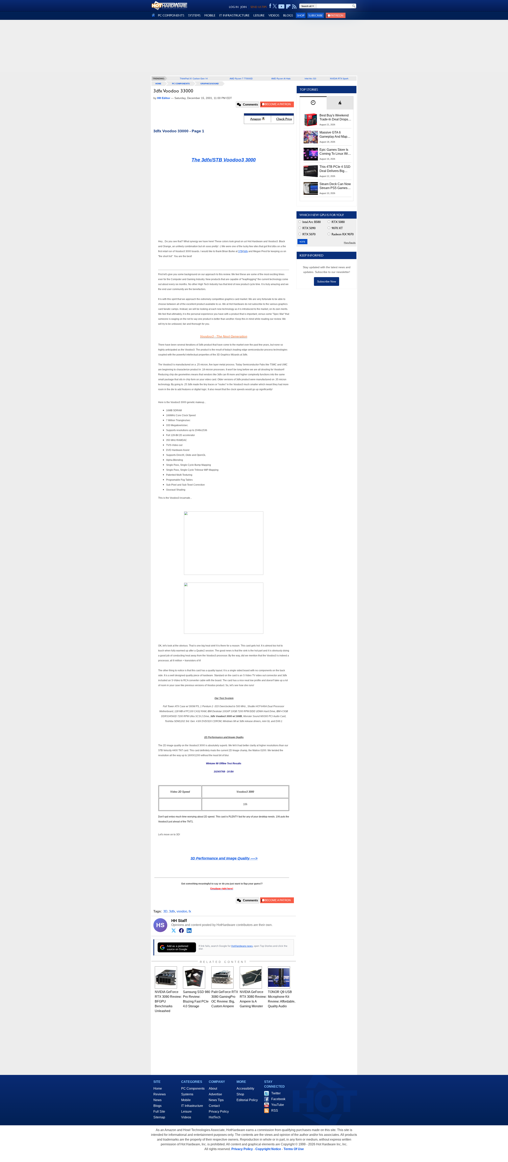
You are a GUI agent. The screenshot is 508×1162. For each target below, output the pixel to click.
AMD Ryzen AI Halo (281, 78)
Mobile (186, 1100)
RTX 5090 (309, 228)
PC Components (181, 84)
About (213, 1088)
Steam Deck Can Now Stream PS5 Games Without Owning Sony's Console (335, 186)
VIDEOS (273, 15)
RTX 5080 (338, 222)
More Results (350, 242)
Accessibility (245, 1088)
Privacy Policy (219, 1111)
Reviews (159, 1094)
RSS (274, 1110)
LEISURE (259, 15)
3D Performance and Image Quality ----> (224, 858)
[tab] (313, 102)
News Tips (216, 1100)
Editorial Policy (247, 1100)
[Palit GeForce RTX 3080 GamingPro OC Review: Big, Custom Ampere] (222, 977)
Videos (186, 1117)
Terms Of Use (294, 1149)
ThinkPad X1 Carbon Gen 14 (194, 78)
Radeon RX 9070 (342, 234)
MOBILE (209, 15)
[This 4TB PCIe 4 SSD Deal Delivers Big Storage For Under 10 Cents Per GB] (311, 171)
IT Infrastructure (192, 1105)
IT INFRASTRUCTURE (234, 15)
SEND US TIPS (258, 7)
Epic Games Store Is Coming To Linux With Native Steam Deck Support (334, 152)
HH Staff (179, 920)
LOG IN (234, 7)
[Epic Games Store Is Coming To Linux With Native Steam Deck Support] (311, 154)
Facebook (278, 1099)
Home (157, 1088)
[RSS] (294, 7)
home (158, 84)
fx (190, 911)
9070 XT (337, 228)
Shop (300, 15)
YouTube (277, 1104)
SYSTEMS (194, 15)
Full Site (159, 1111)
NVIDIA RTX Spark (339, 78)
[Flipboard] (288, 7)
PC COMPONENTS (171, 15)
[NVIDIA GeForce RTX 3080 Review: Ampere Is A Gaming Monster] (251, 977)
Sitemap (159, 1117)
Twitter (276, 1093)
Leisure (186, 1111)
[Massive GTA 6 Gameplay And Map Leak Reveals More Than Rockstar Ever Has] (311, 137)
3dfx (172, 911)
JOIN (244, 7)
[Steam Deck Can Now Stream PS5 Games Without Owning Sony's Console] (311, 188)
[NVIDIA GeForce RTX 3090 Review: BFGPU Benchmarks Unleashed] (166, 977)
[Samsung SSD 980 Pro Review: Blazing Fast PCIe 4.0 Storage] (194, 977)
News (157, 1100)
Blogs (157, 1105)
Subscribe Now (326, 281)
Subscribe (315, 15)
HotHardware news (242, 945)
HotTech (214, 1117)
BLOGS (288, 15)
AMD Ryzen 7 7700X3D (241, 78)
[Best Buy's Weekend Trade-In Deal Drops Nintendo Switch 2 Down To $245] (311, 119)
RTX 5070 (309, 234)
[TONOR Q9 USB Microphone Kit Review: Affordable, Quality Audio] (279, 977)
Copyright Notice (268, 1149)
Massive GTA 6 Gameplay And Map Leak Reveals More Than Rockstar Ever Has (333, 135)
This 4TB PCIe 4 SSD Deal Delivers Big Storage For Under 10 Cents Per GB (334, 169)
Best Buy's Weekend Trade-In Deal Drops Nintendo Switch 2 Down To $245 (334, 118)
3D (165, 911)
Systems (187, 1094)
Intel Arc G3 (310, 78)
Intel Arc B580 (311, 222)
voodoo (182, 911)
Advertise (215, 1094)
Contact (214, 1105)
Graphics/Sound (209, 84)
